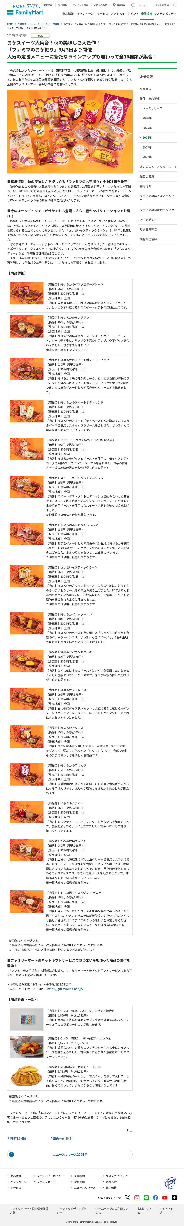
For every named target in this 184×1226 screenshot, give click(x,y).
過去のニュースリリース (155, 167)
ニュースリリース (39, 24)
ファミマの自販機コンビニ (157, 210)
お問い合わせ (100, 4)
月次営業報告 (148, 229)
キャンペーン (85, 13)
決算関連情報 (148, 239)
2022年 (147, 157)
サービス (102, 13)
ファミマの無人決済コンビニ (157, 198)
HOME (10, 24)
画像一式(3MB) (63, 1138)
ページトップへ (172, 1214)
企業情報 (22, 24)
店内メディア (148, 219)
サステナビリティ (165, 13)
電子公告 (111, 1187)
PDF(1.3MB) (18, 1138)
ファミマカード (46, 1182)
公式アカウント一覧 (109, 1197)
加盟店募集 (147, 176)
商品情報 (67, 13)
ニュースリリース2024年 (70, 1154)
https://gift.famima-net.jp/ (65, 989)
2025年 (147, 128)
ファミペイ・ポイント (125, 13)
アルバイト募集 (80, 4)
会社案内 (145, 89)
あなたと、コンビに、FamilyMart (25, 10)
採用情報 (62, 4)
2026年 (147, 118)
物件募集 (48, 4)
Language (142, 5)
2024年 (56, 24)
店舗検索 (121, 4)
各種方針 (111, 1182)
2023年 (147, 147)
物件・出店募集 (150, 98)
